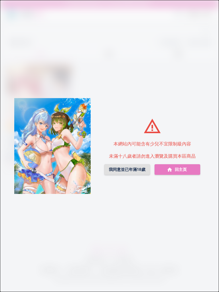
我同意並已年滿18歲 (127, 169)
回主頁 (181, 169)
